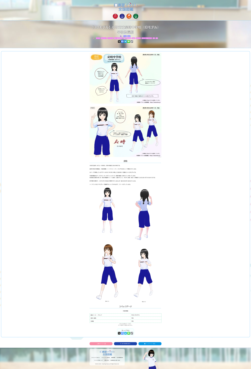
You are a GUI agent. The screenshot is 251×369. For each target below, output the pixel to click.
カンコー (98, 38)
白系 (154, 38)
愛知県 (128, 36)
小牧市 (133, 38)
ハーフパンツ (110, 38)
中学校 (125, 36)
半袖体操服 (128, 38)
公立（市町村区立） (118, 38)
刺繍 (124, 38)
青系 (157, 38)
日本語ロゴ (138, 38)
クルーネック (103, 38)
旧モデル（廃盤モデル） (147, 38)
